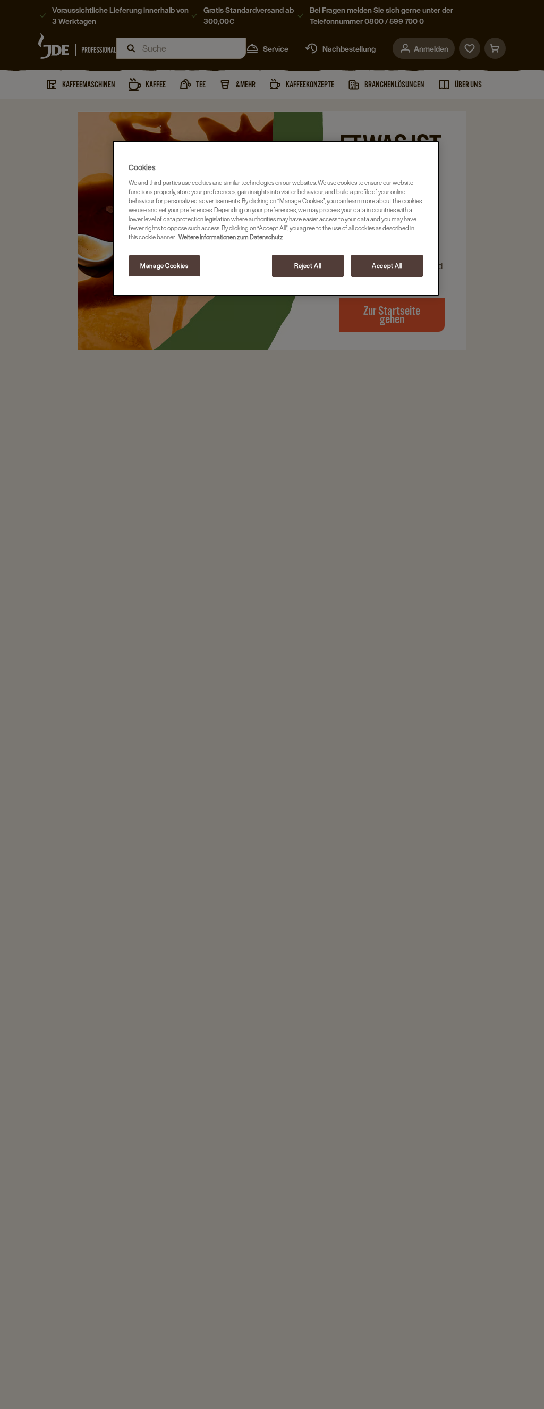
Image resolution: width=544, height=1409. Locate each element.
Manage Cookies (164, 265)
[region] (276, 218)
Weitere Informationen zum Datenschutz (230, 236)
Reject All (307, 265)
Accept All (387, 265)
